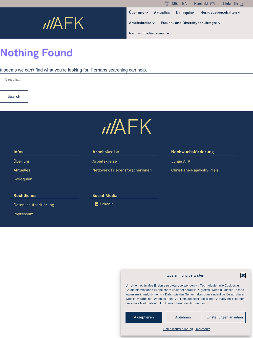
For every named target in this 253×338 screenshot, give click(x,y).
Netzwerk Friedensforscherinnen (122, 170)
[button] (243, 275)
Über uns (136, 12)
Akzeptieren (144, 317)
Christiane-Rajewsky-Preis (195, 170)
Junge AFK (180, 161)
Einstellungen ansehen (225, 317)
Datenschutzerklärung (178, 329)
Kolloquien (185, 13)
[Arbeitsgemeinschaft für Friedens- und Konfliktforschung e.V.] (63, 24)
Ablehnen (183, 317)
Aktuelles (162, 13)
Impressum (202, 329)
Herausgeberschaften (219, 12)
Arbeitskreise (140, 23)
